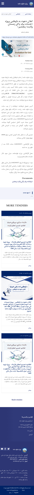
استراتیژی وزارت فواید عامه (26, 421)
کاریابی (31, 434)
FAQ (23, 490)
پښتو (10, 493)
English (16, 493)
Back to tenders (17, 399)
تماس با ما (30, 431)
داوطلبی (18, 14)
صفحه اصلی (28, 14)
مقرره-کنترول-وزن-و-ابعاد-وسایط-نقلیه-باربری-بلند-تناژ (25, 426)
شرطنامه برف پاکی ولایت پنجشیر (22, 181)
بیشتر (29, 266)
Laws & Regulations (12, 490)
